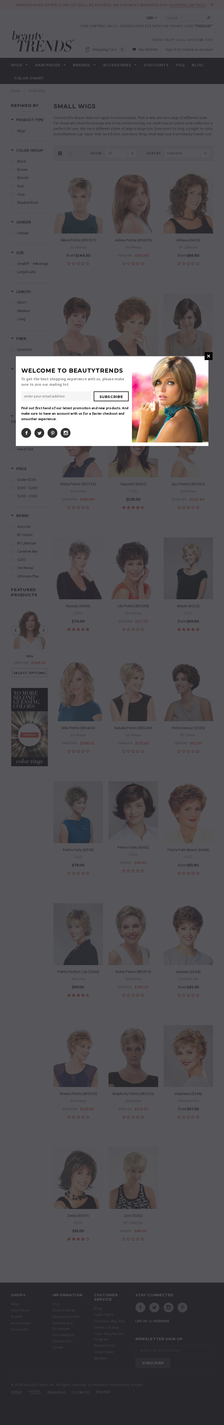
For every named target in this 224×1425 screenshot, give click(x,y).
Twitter (39, 433)
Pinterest (52, 433)
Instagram (65, 433)
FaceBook (26, 433)
